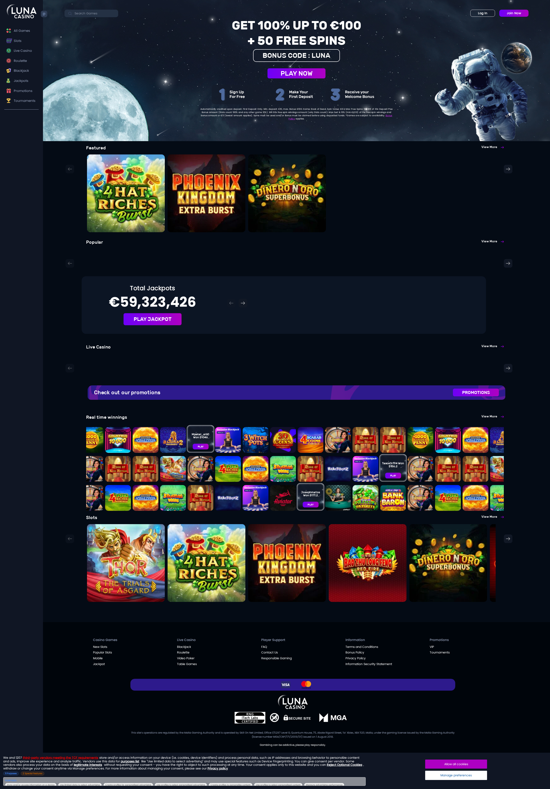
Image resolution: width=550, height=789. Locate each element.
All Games (22, 30)
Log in (482, 13)
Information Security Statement (368, 664)
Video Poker (185, 658)
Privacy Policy (355, 658)
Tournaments (24, 100)
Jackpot (99, 664)
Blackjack (21, 70)
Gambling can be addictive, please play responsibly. (293, 745)
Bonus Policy (354, 652)
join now (514, 13)
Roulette (20, 60)
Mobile (98, 658)
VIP (432, 647)
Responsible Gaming (276, 658)
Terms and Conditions (361, 647)
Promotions (23, 91)
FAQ (264, 647)
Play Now (297, 73)
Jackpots (21, 80)
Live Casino (23, 50)
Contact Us (269, 652)
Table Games (187, 664)
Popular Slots (102, 652)
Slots (17, 40)
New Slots (100, 647)
